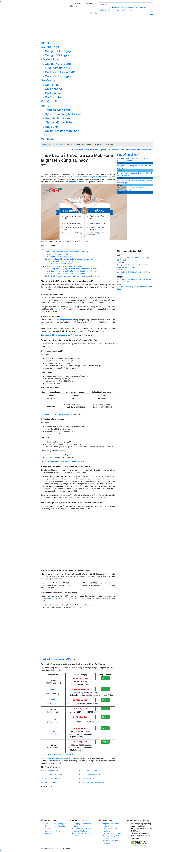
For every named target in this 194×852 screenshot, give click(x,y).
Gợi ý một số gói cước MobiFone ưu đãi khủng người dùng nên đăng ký (72, 276)
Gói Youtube (53, 97)
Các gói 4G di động (58, 63)
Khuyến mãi (49, 101)
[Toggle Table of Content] (42, 249)
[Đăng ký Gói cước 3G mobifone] (63, 26)
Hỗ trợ (45, 105)
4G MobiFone (50, 59)
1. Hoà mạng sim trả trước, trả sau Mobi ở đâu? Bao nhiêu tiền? (73, 271)
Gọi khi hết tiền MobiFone (62, 131)
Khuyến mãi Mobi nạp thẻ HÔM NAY (71, 150)
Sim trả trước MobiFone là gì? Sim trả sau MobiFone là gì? (67, 252)
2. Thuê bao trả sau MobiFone (60, 264)
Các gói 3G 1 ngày (57, 55)
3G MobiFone (50, 47)
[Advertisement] (78, 805)
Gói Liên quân (54, 93)
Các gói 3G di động (58, 51)
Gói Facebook (54, 89)
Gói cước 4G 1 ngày (58, 76)
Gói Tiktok (52, 84)
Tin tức (45, 135)
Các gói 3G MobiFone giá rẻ (55, 824)
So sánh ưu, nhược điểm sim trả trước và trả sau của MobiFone (69, 259)
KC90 (53, 732)
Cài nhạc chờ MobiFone (112, 833)
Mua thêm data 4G (57, 68)
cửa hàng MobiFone (64, 320)
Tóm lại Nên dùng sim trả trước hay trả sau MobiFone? (66, 266)
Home (45, 42)
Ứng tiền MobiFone (57, 118)
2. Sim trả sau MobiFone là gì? (60, 257)
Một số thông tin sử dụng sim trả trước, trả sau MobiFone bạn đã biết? (72, 269)
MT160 (53, 690)
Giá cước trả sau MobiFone (51, 461)
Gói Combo (48, 80)
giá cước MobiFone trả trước (76, 461)
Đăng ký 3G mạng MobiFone (124, 7)
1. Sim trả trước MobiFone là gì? (61, 254)
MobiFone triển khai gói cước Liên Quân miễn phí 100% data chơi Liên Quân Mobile (145, 150)
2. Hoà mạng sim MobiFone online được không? (67, 273)
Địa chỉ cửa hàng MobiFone (63, 114)
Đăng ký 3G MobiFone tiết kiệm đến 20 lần (57, 754)
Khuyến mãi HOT (128, 154)
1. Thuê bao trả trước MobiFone (61, 261)
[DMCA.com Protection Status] (139, 842)
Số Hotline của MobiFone (123, 10)
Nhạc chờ (51, 126)
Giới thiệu (47, 139)
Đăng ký (105, 678)
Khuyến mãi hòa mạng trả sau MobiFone (56, 659)
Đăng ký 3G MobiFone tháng (97, 150)
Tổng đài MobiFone (58, 110)
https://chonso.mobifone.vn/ (51, 598)
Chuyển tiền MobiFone (60, 122)
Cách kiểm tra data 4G (60, 72)
